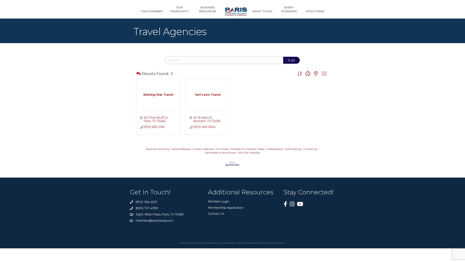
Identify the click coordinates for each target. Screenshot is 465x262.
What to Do (262, 11)
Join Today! (315, 11)
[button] (138, 73)
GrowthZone (276, 242)
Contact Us (310, 149)
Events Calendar (203, 149)
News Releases (181, 149)
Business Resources (207, 9)
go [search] (293, 60)
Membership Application (225, 207)
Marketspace (274, 149)
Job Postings (293, 149)
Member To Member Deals (247, 149)
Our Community (179, 9)
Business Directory (157, 149)
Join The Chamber (249, 152)
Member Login (218, 201)
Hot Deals (222, 149)
